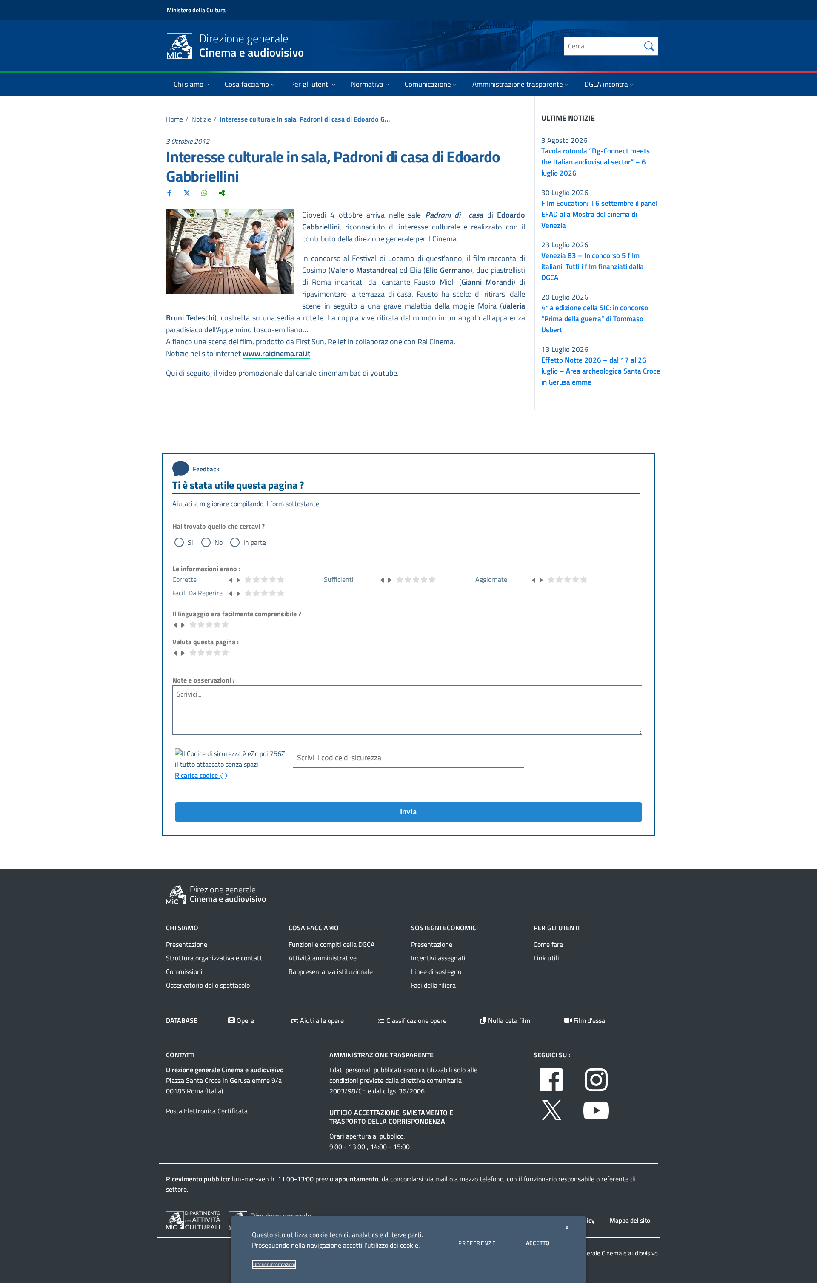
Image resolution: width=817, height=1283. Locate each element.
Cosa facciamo (247, 84)
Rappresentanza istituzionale (331, 971)
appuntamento (356, 1179)
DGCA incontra (606, 84)
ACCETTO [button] (537, 1242)
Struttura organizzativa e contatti (215, 958)
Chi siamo (188, 84)
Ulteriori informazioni (274, 1264)
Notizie (201, 119)
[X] (187, 192)
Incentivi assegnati (438, 958)
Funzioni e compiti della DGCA (332, 944)
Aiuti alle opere (321, 1020)
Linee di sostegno (436, 971)
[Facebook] (169, 192)
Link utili (546, 958)
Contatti (180, 1055)
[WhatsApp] (204, 192)
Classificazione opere (415, 1020)
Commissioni (184, 971)
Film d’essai (589, 1020)
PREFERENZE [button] (477, 1243)
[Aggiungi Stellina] (237, 579)
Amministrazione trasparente (517, 84)
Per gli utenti (310, 84)
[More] (222, 192)
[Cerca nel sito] (649, 45)
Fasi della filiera (433, 985)
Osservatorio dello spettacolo (208, 985)
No (218, 542)
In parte (254, 542)
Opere (244, 1020)
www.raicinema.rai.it (276, 353)
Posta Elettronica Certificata (207, 1111)
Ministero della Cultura (196, 10)
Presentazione (186, 944)
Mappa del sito (630, 1220)
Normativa (367, 84)
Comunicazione (428, 84)
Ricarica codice (197, 775)
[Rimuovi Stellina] (231, 579)
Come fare (548, 944)
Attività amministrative (323, 958)
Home (174, 119)
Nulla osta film (508, 1020)
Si (190, 542)
